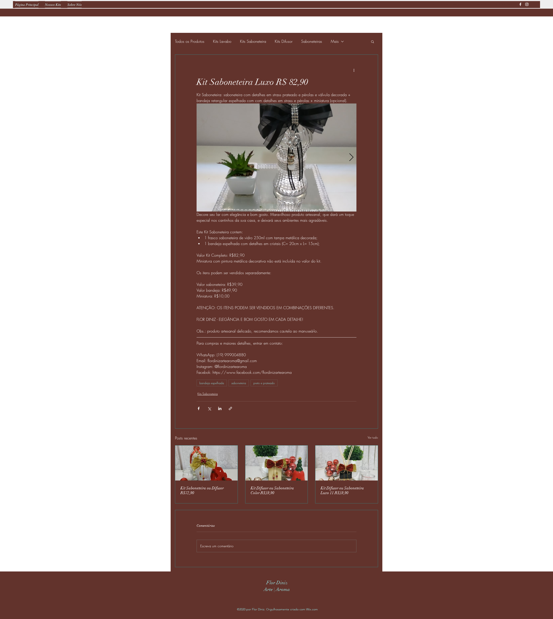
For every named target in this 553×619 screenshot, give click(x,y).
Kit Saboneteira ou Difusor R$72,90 (202, 490)
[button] (372, 41)
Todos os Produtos (189, 41)
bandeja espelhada (211, 383)
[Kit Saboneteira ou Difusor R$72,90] (206, 463)
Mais (335, 41)
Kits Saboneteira (253, 41)
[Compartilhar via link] (230, 408)
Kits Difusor (283, 41)
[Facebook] (520, 4)
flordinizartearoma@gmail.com (450, 4)
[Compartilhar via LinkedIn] (220, 408)
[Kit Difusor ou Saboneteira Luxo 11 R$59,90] (346, 463)
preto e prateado (264, 383)
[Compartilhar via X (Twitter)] (209, 408)
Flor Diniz (277, 583)
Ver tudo (373, 437)
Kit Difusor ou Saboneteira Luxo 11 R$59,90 (342, 490)
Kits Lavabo (222, 41)
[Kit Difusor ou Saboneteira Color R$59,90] (276, 463)
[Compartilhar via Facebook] (199, 408)
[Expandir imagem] (276, 157)
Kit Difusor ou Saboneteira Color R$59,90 (272, 490)
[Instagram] (527, 4)
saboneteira (238, 383)
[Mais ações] (353, 70)
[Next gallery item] (351, 157)
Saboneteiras (311, 41)
